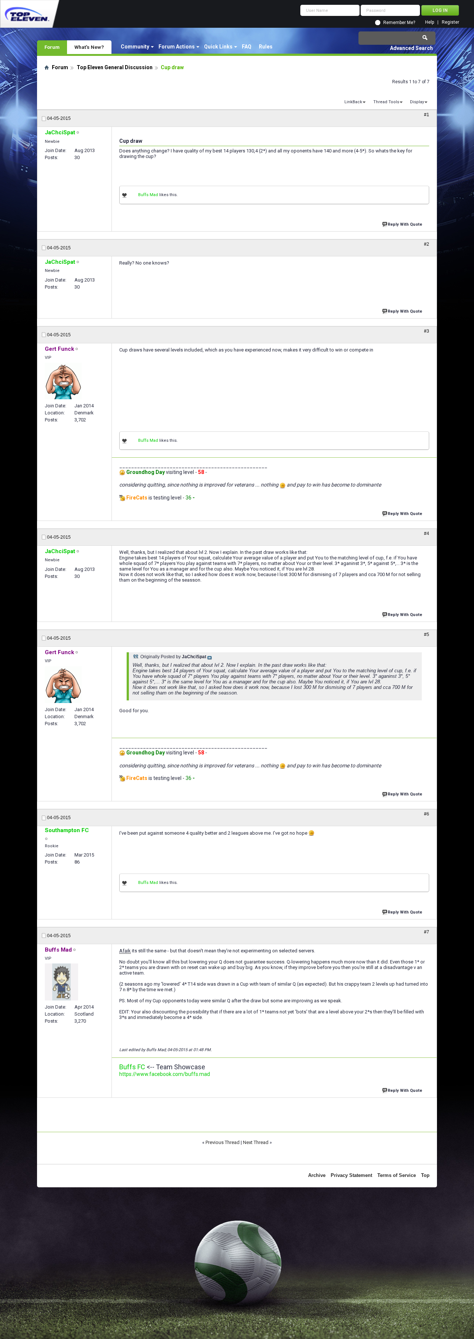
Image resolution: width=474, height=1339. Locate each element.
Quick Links (218, 47)
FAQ (246, 47)
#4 (426, 533)
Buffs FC (132, 1067)
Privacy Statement (351, 1175)
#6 (426, 814)
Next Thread (255, 1142)
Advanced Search (411, 48)
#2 (426, 244)
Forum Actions (176, 47)
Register (450, 22)
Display (417, 102)
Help (429, 22)
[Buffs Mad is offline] (61, 981)
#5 (426, 634)
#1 (426, 114)
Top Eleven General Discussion (115, 67)
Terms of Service (396, 1175)
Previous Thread (223, 1142)
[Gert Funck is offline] (63, 381)
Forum (52, 47)
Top (425, 1175)
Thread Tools (386, 102)
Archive (317, 1175)
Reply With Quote (405, 224)
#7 (426, 932)
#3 (426, 331)
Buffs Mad (148, 194)
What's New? (89, 47)
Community (135, 47)
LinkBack (353, 102)
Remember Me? (399, 22)
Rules (266, 47)
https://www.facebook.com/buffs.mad (164, 1074)
